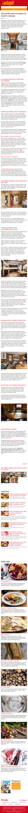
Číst (16, 785)
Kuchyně (5, 18)
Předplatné (14, 802)
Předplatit (16, 783)
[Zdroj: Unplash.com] (5, 474)
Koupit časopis (16, 786)
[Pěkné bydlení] (4, 800)
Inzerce (4, 804)
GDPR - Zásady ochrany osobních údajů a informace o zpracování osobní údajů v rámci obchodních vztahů (14, 811)
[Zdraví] (23, 800)
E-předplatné (22, 802)
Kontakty (10, 804)
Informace (17, 804)
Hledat (14, 9)
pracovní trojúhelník (9, 84)
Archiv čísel (16, 788)
